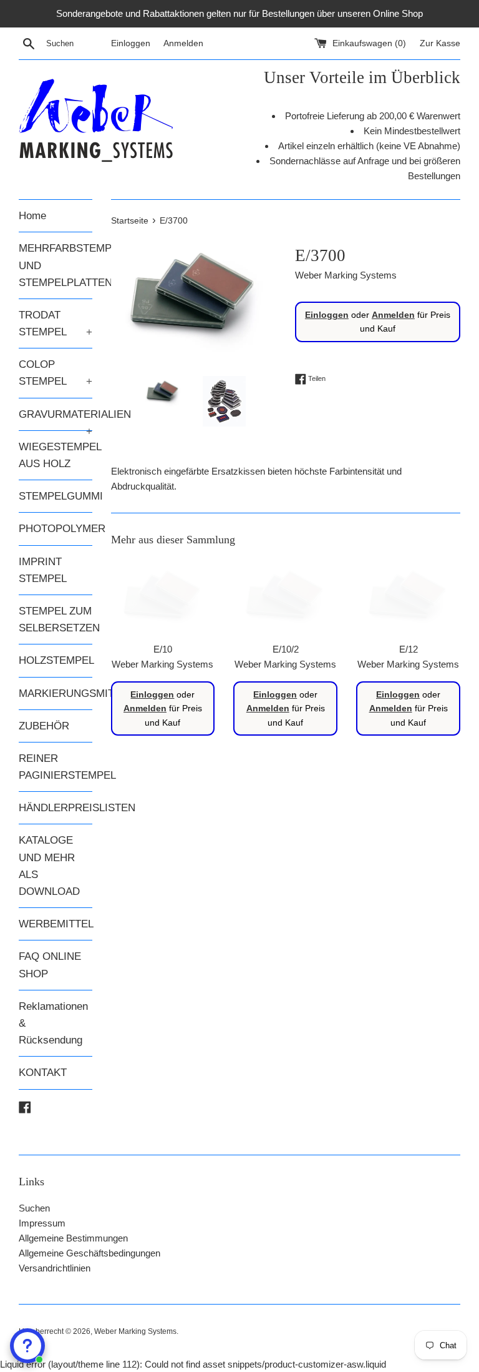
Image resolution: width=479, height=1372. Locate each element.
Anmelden (183, 43)
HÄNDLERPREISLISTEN (55, 808)
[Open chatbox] (27, 1345)
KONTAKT (43, 1072)
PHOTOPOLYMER (55, 529)
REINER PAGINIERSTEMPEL (55, 767)
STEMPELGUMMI (55, 496)
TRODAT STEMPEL (55, 323)
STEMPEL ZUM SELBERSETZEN (55, 619)
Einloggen (130, 43)
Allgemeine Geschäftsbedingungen (89, 1253)
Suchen (34, 1208)
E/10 (162, 649)
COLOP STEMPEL (55, 372)
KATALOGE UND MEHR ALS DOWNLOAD (49, 865)
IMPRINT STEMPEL (43, 570)
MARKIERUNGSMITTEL (55, 693)
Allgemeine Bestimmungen (73, 1238)
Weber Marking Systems (135, 1331)
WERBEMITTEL (55, 924)
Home (32, 216)
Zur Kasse (440, 43)
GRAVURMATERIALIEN (55, 419)
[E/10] (163, 597)
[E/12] (408, 597)
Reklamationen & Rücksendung (53, 1023)
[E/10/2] (285, 597)
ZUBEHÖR (44, 726)
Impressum (42, 1223)
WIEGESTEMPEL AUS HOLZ (55, 455)
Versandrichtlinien (54, 1268)
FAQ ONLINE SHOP (50, 964)
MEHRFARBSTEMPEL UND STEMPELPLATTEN (55, 265)
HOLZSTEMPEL (55, 660)
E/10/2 (286, 649)
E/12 (408, 649)
